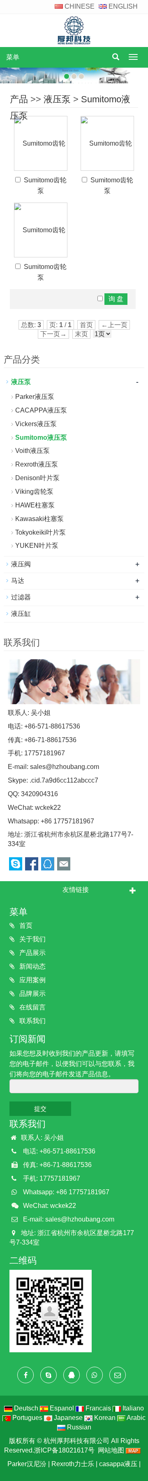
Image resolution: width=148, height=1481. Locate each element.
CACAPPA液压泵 (41, 410)
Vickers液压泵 (36, 423)
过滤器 (21, 597)
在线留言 (32, 1007)
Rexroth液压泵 (36, 464)
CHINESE (79, 6)
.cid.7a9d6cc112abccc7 (64, 780)
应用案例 (32, 979)
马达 (17, 580)
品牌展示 (32, 993)
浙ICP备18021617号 (64, 1450)
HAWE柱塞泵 (35, 505)
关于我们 (32, 939)
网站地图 (111, 1450)
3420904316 (39, 793)
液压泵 (57, 99)
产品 (19, 99)
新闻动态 (32, 966)
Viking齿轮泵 (34, 491)
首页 (25, 925)
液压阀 (21, 564)
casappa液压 (118, 1463)
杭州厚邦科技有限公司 (76, 1440)
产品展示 (32, 952)
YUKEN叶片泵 (36, 545)
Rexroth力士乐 (72, 1463)
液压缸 (21, 613)
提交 (40, 1108)
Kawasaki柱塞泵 (39, 518)
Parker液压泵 (34, 396)
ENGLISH (122, 6)
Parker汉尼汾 (26, 1463)
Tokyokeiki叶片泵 (40, 532)
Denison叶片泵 (37, 477)
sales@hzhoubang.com (64, 766)
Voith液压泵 (32, 450)
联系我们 (32, 1020)
